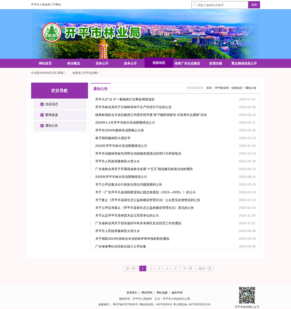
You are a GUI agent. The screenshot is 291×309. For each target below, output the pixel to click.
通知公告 (51, 125)
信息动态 (51, 104)
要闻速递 (51, 115)
